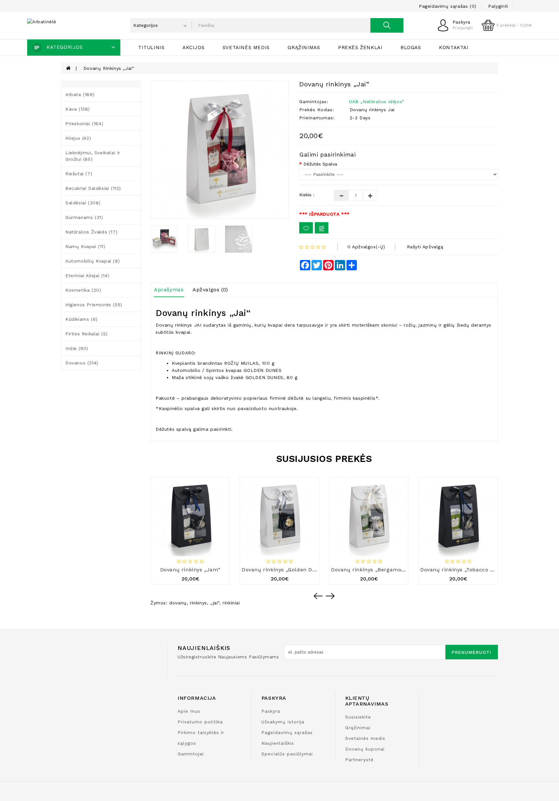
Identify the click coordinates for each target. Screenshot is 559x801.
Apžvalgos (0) (210, 290)
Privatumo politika (200, 721)
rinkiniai (231, 602)
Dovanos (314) (81, 362)
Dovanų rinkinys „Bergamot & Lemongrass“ (388, 570)
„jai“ (214, 602)
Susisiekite (358, 717)
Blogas (410, 47)
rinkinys (198, 602)
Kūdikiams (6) (81, 319)
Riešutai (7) (78, 173)
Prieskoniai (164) (84, 123)
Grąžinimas (304, 47)
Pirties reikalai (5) (86, 333)
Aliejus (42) (78, 138)
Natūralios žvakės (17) (91, 231)
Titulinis (151, 47)
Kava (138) (77, 109)
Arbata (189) (79, 94)
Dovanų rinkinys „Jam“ (190, 570)
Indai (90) (76, 348)
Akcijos (193, 47)
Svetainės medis (246, 47)
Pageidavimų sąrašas (287, 732)
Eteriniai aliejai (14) (87, 275)
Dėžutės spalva (320, 164)
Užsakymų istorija (282, 721)
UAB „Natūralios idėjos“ (376, 101)
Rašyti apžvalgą (425, 246)
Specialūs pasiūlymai (287, 753)
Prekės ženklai (360, 47)
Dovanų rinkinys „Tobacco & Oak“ (464, 570)
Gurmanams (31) (84, 217)
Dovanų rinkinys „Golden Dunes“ (285, 570)
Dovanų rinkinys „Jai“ (108, 68)
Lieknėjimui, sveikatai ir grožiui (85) (92, 156)
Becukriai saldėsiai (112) (93, 188)
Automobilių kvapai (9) (92, 261)
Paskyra (270, 711)
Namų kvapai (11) (85, 246)
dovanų (178, 602)
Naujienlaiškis (277, 743)
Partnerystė (359, 759)
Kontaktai (453, 47)
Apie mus (189, 711)
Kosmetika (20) (83, 290)
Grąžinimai (357, 727)
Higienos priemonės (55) (93, 304)
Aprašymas (168, 290)
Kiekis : (306, 194)
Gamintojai (191, 753)
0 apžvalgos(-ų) (366, 246)
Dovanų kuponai (365, 749)
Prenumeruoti (471, 652)
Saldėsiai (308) (83, 202)
